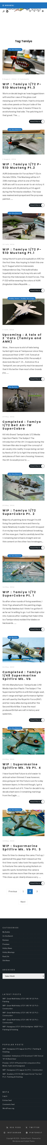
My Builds (13, 387)
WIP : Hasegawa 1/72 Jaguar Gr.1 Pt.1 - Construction (23, 1070)
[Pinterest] (42, 11)
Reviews (6, 940)
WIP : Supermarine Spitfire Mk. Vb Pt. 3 (22, 847)
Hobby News (14, 298)
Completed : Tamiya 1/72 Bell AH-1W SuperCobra (22, 425)
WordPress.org (8, 1108)
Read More (37, 121)
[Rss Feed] (30, 11)
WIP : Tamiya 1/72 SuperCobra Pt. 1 (19, 594)
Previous (13, 891)
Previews (6, 944)
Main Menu (9, 5)
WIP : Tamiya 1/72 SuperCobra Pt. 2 (19, 512)
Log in (5, 1096)
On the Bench (15, 50)
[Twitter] (34, 11)
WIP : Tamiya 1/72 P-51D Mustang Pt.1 (22, 251)
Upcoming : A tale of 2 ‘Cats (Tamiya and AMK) (22, 338)
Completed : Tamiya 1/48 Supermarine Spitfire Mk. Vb (22, 675)
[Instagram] (38, 11)
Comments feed (9, 1104)
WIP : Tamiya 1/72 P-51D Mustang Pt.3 (22, 86)
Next (23, 902)
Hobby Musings (27, 298)
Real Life (6, 956)
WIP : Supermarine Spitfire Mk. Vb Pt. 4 (22, 766)
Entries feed (7, 1100)
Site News (6, 960)
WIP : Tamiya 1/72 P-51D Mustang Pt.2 (22, 166)
